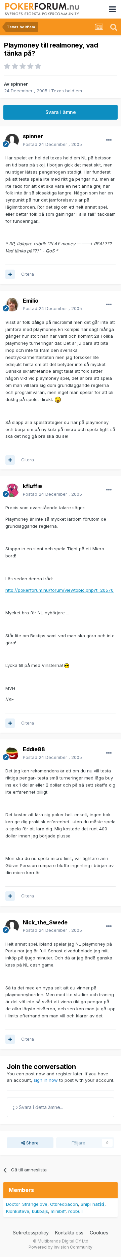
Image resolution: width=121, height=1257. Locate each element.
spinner (19, 84)
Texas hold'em (66, 90)
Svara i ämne (60, 112)
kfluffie (32, 486)
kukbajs (40, 1211)
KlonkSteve (17, 1211)
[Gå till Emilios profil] (12, 304)
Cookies (99, 1232)
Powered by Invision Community (60, 1247)
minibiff (58, 1211)
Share (32, 1142)
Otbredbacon (64, 1204)
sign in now (46, 1080)
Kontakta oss (69, 1232)
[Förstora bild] (57, 399)
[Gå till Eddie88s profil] (12, 753)
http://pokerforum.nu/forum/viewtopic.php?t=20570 (59, 590)
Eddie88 (34, 749)
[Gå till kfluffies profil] (12, 490)
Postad (52, 144)
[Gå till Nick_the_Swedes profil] (12, 926)
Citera (27, 274)
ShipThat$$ (93, 1204)
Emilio (30, 300)
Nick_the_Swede (45, 922)
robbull (75, 1211)
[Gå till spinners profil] (12, 140)
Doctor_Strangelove (26, 1204)
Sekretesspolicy (31, 1232)
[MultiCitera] (10, 274)
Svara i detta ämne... (40, 1107)
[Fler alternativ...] (109, 140)
